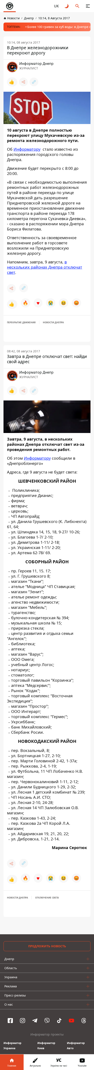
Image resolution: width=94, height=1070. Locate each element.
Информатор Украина (12, 1045)
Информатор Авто (76, 1045)
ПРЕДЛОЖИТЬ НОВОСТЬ (47, 946)
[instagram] (22, 1020)
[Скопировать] (34, 82)
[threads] (83, 1020)
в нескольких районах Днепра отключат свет (44, 267)
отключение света (47, 897)
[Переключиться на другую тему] (67, 6)
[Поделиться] (23, 82)
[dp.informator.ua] (9, 6)
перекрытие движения (21, 322)
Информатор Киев (46, 1045)
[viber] (47, 1020)
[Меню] (88, 6)
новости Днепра (53, 322)
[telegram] (34, 1020)
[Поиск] (77, 6)
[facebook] (10, 1020)
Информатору (27, 149)
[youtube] (71, 1020)
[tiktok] (59, 1020)
